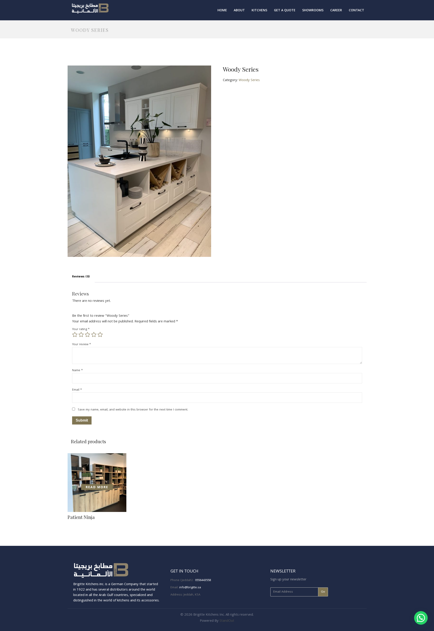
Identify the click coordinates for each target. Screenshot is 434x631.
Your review (81, 344)
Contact (356, 10)
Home (222, 10)
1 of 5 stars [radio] (75, 334)
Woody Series (249, 80)
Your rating (81, 329)
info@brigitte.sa (190, 587)
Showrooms (312, 10)
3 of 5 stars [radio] (87, 334)
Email (77, 390)
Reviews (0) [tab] (81, 276)
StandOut (226, 621)
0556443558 (203, 580)
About (239, 10)
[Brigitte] (90, 8)
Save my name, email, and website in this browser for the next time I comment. (133, 410)
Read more (97, 487)
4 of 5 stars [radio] (94, 334)
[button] (421, 618)
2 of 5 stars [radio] (81, 334)
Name (77, 370)
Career (336, 10)
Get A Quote (284, 10)
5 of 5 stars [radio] (100, 334)
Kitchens (259, 10)
